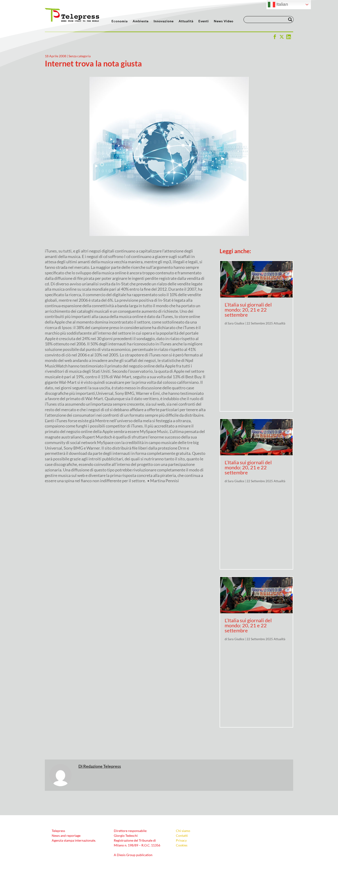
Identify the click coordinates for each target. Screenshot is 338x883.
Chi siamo (183, 831)
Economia (120, 21)
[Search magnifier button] (290, 19)
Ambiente (141, 21)
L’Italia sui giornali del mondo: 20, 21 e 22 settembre (248, 309)
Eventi (203, 21)
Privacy (181, 840)
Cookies (181, 845)
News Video (223, 21)
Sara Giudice (236, 323)
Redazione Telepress (102, 766)
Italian (281, 4)
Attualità (186, 21)
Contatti (182, 835)
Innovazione (164, 21)
